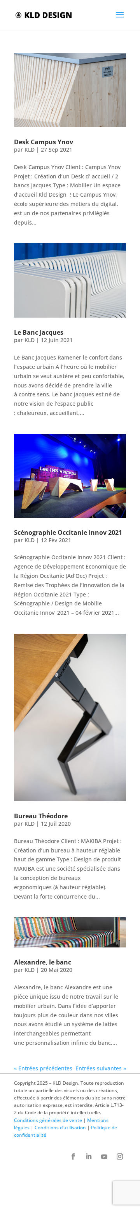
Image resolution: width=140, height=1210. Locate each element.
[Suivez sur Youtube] (104, 1156)
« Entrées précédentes (43, 1068)
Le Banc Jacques (38, 332)
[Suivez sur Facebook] (73, 1156)
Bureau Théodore (41, 816)
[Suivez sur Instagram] (120, 1156)
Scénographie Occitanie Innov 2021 (68, 532)
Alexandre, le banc (42, 962)
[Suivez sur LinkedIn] (88, 1156)
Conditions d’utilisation (60, 1127)
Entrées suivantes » (100, 1068)
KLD (29, 149)
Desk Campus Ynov (43, 142)
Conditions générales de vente (48, 1120)
